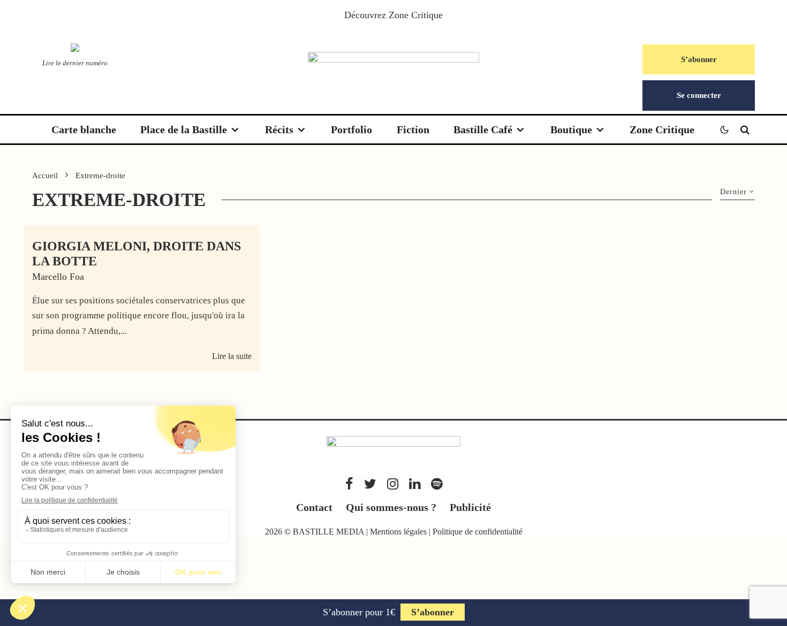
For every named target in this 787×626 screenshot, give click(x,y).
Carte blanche (83, 129)
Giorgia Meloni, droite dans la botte (136, 254)
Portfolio (351, 129)
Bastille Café (482, 129)
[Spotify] (437, 484)
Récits (279, 129)
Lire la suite (232, 356)
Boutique (571, 129)
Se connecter (699, 95)
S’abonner (699, 59)
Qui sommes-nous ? (391, 507)
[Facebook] (349, 484)
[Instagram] (393, 484)
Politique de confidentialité (478, 531)
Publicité (470, 507)
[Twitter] (370, 484)
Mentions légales (398, 531)
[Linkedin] (415, 484)
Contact (314, 507)
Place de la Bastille (183, 129)
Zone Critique (416, 15)
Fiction (413, 129)
